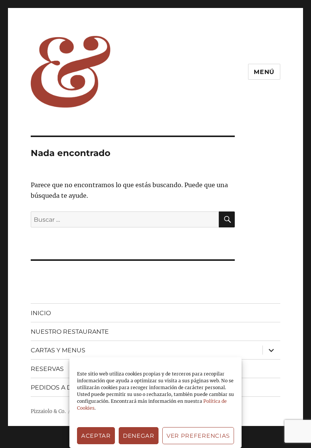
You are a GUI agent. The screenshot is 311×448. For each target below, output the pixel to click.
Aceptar (96, 435)
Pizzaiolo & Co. (48, 411)
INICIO (41, 313)
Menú (264, 72)
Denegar (138, 435)
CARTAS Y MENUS (58, 350)
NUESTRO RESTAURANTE (70, 331)
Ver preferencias (198, 435)
